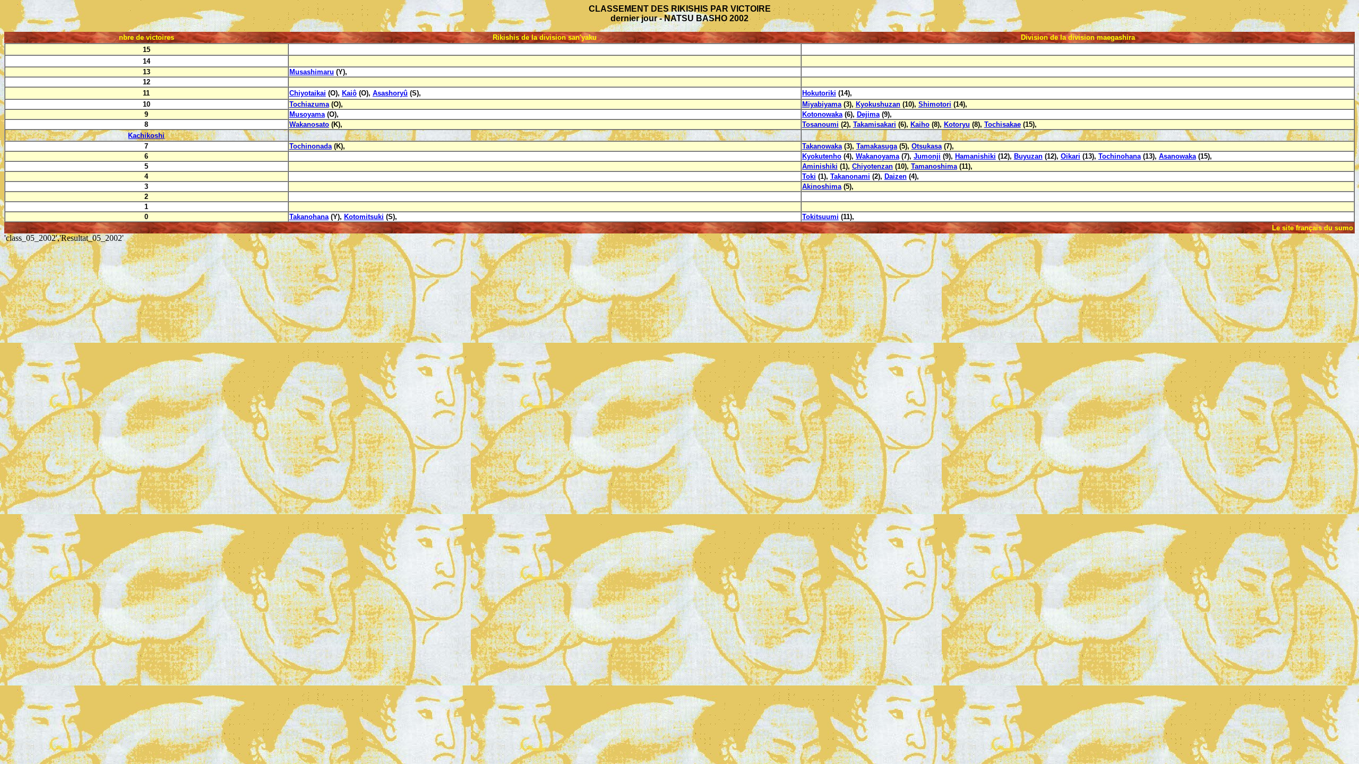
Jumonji (927, 156)
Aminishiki (820, 166)
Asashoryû (390, 93)
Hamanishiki (975, 156)
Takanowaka (822, 146)
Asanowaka (1177, 156)
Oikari (1070, 156)
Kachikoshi (146, 136)
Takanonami (850, 176)
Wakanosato (309, 124)
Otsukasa (926, 146)
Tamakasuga (876, 146)
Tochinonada (310, 146)
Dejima (868, 114)
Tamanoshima (934, 166)
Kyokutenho (821, 156)
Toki (809, 176)
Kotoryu (957, 124)
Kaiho (920, 124)
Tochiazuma (309, 104)
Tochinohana (1119, 156)
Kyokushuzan (878, 104)
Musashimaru (311, 72)
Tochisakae (1002, 124)
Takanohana (309, 217)
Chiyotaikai (307, 93)
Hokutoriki (819, 93)
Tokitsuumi (820, 217)
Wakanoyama (877, 156)
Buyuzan (1028, 156)
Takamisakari (874, 124)
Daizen (895, 176)
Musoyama (307, 114)
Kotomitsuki (364, 217)
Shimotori (934, 104)
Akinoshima (821, 186)
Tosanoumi (820, 124)
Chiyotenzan (872, 166)
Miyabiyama (821, 104)
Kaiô (349, 93)
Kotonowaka (822, 114)
